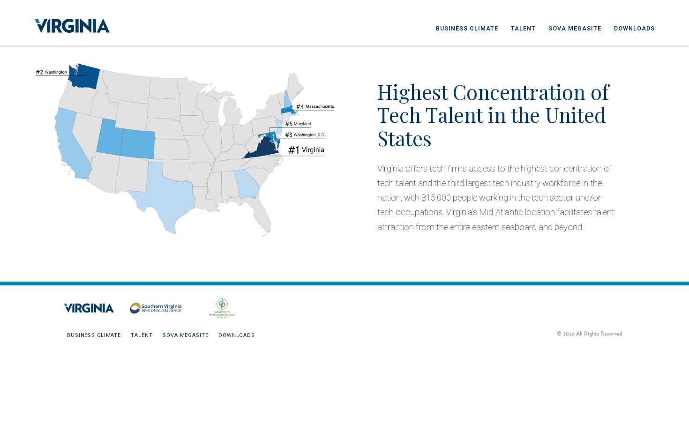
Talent (523, 28)
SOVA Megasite (574, 28)
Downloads (634, 28)
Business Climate (467, 28)
